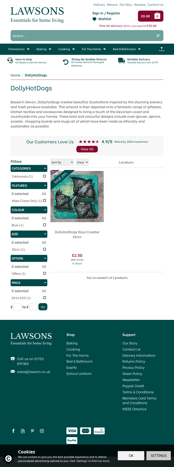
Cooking (73, 349)
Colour (18, 209)
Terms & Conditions (138, 392)
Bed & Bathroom (79, 361)
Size (15, 233)
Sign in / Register (106, 13)
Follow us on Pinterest (32, 431)
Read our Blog (22, 431)
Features (19, 185)
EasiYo (71, 367)
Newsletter (131, 379)
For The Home (77, 355)
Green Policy (132, 373)
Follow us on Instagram (42, 431)
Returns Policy (133, 361)
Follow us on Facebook (13, 431)
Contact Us (131, 349)
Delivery (99, 4)
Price (16, 282)
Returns (112, 4)
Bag (158, 16)
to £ (25, 306)
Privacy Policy (133, 367)
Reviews (140, 4)
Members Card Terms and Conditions (139, 400)
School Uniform (79, 373)
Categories (21, 168)
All (44, 193)
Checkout (146, 16)
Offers (17, 258)
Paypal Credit (133, 385)
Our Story (130, 343)
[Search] (157, 35)
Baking (71, 343)
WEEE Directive (134, 408)
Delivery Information (138, 355)
